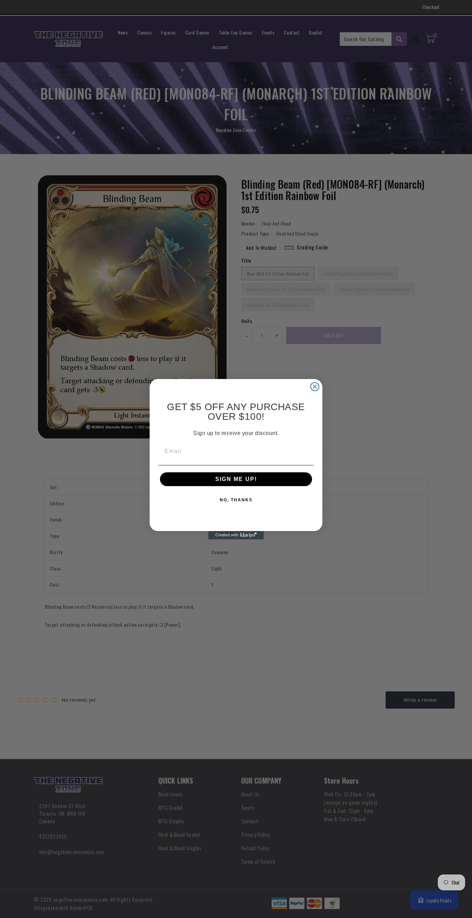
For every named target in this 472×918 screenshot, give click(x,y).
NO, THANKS (236, 500)
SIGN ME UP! (236, 479)
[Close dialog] (315, 386)
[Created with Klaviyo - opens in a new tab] (236, 535)
